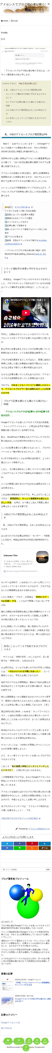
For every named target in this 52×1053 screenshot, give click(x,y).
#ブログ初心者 (21, 207)
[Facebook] (20, 844)
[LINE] (20, 848)
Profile (15, 21)
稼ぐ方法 (6, 1028)
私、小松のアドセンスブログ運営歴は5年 (23, 90)
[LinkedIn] (45, 844)
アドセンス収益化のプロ (39, 829)
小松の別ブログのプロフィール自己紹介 (19, 818)
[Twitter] (7, 844)
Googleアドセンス (10, 1022)
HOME (5, 21)
